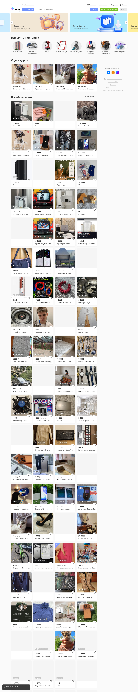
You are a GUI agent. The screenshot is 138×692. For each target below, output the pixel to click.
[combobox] (63, 9)
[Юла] (15, 8)
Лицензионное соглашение (113, 79)
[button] (29, 84)
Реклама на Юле (113, 82)
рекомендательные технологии (113, 90)
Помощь (113, 85)
